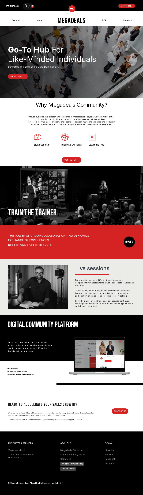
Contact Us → (71, 160)
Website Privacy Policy (72, 464)
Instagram (110, 463)
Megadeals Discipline (71, 450)
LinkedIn (109, 450)
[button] (28, 6)
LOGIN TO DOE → (127, 6)
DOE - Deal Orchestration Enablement (21, 456)
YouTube (109, 454)
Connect (127, 20)
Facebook (110, 459)
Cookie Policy (68, 468)
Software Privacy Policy (72, 454)
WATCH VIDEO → (17, 76)
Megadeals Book (17, 450)
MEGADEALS (71, 21)
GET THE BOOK (12, 6)
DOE (104, 20)
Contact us (120, 411)
